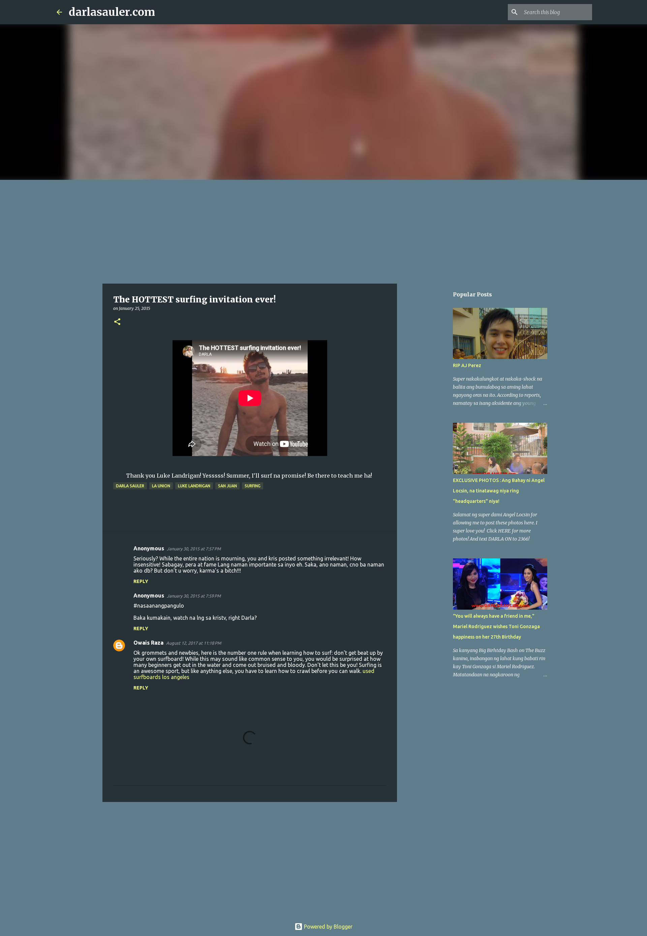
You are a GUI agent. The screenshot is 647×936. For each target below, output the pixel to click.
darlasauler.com (112, 12)
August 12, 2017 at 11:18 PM (193, 643)
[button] (117, 322)
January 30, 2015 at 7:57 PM (194, 548)
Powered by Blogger (327, 927)
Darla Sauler (130, 486)
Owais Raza (148, 643)
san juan (227, 486)
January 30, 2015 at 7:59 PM (194, 595)
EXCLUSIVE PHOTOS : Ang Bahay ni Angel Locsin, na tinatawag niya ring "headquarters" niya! (499, 491)
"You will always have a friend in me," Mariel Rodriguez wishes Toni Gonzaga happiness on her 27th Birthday (496, 626)
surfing (252, 486)
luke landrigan (194, 486)
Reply (140, 581)
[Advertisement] (323, 230)
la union (161, 486)
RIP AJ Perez (467, 365)
